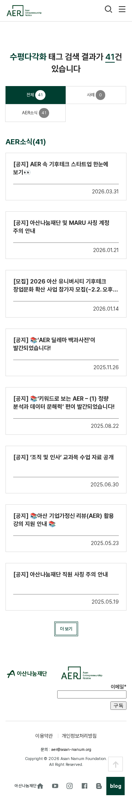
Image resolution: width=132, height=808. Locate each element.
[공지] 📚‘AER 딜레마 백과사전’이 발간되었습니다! (54, 344)
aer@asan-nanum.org (71, 749)
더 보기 (66, 628)
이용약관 (44, 736)
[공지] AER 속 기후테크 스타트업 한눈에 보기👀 (61, 168)
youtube (55, 786)
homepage (40, 786)
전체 (34, 94)
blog (99, 786)
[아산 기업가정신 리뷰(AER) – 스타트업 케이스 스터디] (24, 10)
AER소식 (34, 112)
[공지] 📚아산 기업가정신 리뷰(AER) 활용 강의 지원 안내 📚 (63, 519)
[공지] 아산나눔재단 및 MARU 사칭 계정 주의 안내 (61, 226)
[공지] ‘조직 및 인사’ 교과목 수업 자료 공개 (63, 457)
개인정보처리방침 (79, 736)
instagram (69, 786)
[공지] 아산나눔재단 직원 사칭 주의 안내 (60, 574)
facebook (84, 786)
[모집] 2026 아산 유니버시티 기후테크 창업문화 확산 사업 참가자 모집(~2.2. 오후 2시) (63, 286)
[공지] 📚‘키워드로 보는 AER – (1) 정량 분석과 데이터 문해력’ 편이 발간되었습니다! (64, 402)
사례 (94, 94)
